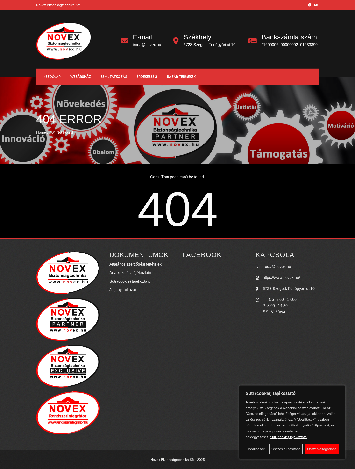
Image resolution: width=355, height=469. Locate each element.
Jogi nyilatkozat (122, 290)
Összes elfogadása (321, 449)
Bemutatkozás (114, 76)
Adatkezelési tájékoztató (130, 273)
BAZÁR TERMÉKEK (181, 76)
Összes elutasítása (285, 449)
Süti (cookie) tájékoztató (288, 437)
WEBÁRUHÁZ (80, 76)
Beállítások (256, 449)
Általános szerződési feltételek (135, 264)
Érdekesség (147, 76)
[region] (292, 422)
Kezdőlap (52, 76)
